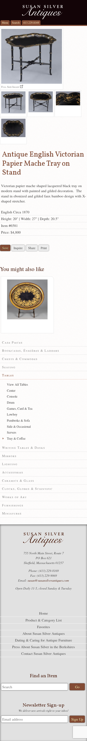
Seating (9, 367)
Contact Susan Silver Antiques (43, 653)
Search (16, 22)
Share (31, 248)
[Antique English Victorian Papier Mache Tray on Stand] (13, 103)
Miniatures (12, 513)
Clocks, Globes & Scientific (27, 488)
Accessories (12, 472)
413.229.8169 (31, 22)
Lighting (10, 464)
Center (11, 390)
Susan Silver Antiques (42, 12)
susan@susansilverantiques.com (48, 580)
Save (5, 248)
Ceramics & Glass (18, 480)
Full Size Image (10, 86)
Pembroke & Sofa (18, 420)
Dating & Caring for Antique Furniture (43, 640)
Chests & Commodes (20, 359)
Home (43, 613)
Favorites (43, 626)
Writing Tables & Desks (23, 447)
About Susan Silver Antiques (43, 633)
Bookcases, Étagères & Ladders (30, 350)
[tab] (43, 342)
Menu (5, 22)
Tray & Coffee (16, 438)
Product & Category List (43, 620)
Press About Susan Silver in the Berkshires (43, 646)
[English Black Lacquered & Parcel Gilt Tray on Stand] (27, 318)
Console (12, 396)
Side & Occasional (19, 426)
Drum (10, 402)
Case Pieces (12, 342)
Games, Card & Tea (19, 408)
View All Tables (17, 384)
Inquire (18, 248)
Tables (8, 375)
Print (44, 248)
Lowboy (12, 414)
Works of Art (14, 497)
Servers (11, 432)
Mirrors (9, 456)
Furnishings (12, 505)
